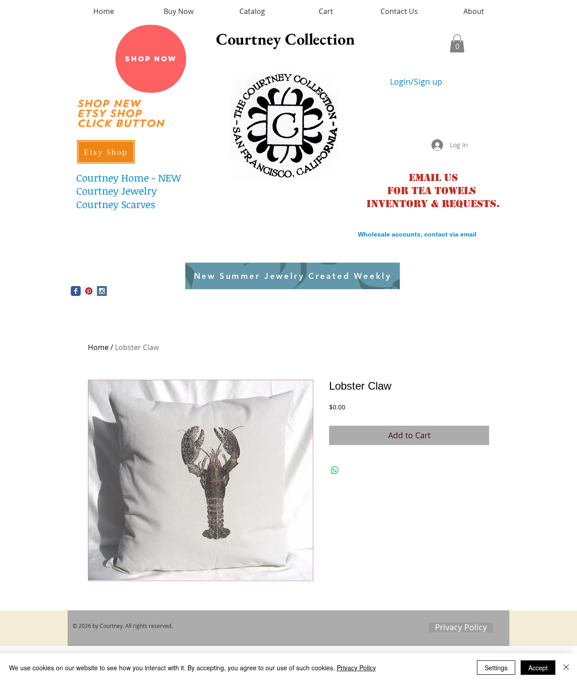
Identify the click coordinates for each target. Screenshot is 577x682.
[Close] (566, 667)
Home (98, 347)
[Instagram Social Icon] (102, 291)
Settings (496, 667)
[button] (457, 43)
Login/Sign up (416, 82)
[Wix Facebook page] (76, 291)
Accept (538, 667)
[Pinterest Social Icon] (89, 291)
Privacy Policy (356, 667)
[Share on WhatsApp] (335, 470)
